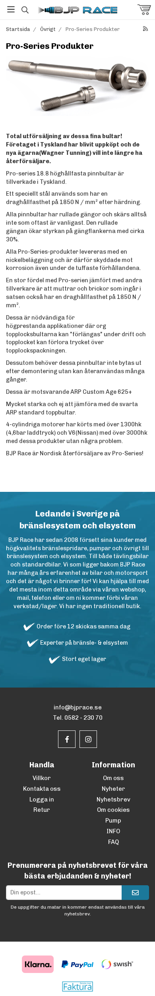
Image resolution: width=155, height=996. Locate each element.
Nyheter (113, 788)
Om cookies (113, 809)
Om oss (113, 778)
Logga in (41, 799)
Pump (113, 820)
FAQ (113, 842)
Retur (41, 809)
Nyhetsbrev (113, 799)
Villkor (42, 778)
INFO (113, 831)
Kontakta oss (42, 788)
